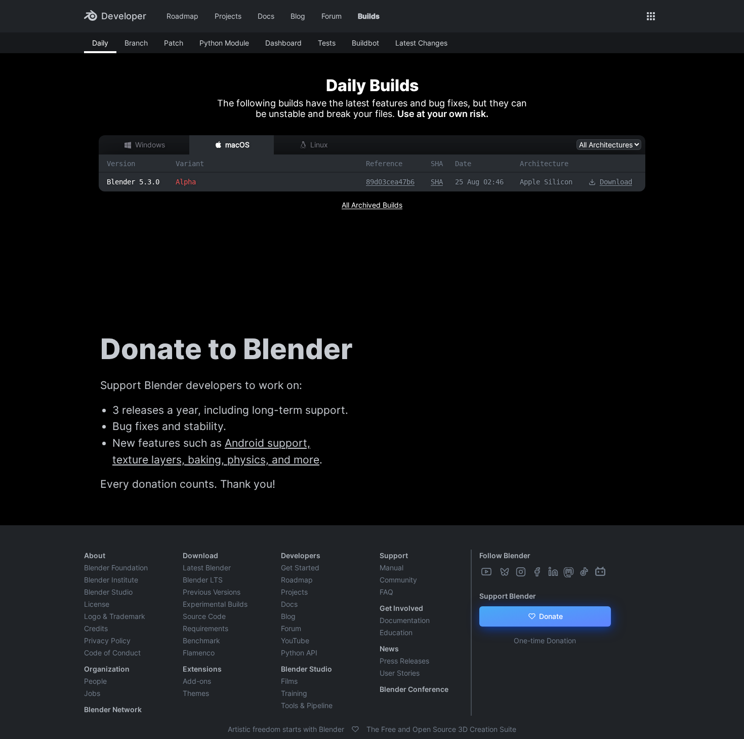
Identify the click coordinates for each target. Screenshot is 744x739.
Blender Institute (111, 579)
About (94, 555)
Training (294, 693)
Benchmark (201, 640)
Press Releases (404, 660)
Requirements (205, 628)
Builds (369, 16)
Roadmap (182, 16)
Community (398, 579)
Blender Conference (414, 689)
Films (289, 681)
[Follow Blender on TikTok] (585, 572)
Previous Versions (211, 592)
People (95, 681)
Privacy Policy (107, 640)
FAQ (386, 592)
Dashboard (283, 42)
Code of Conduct (112, 652)
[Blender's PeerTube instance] (496, 572)
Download (616, 182)
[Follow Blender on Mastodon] (569, 572)
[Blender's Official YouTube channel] (487, 572)
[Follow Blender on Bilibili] (601, 572)
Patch (173, 42)
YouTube (295, 640)
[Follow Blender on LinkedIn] (554, 572)
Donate (550, 616)
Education (396, 632)
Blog (298, 16)
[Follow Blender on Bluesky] (506, 572)
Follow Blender (504, 555)
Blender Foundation (116, 567)
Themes (196, 693)
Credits (96, 628)
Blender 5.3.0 (133, 182)
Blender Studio (108, 592)
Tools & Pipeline (307, 705)
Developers (300, 555)
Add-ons (197, 681)
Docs (266, 16)
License (96, 604)
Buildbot (365, 42)
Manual (391, 567)
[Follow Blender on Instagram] (522, 572)
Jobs (92, 693)
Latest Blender (207, 567)
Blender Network (113, 709)
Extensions (202, 669)
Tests (327, 42)
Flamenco (199, 652)
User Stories (400, 673)
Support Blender (507, 596)
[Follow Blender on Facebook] (538, 572)
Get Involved (401, 608)
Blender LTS (203, 579)
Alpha (186, 182)
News (389, 648)
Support (394, 555)
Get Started (300, 567)
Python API (299, 652)
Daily (100, 42)
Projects (228, 16)
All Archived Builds (372, 205)
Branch (136, 42)
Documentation (405, 620)
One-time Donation (545, 640)
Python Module (224, 42)
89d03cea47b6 (390, 182)
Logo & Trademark (114, 616)
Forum (331, 16)
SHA (437, 182)
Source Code (204, 616)
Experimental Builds (215, 604)
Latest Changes (421, 42)
